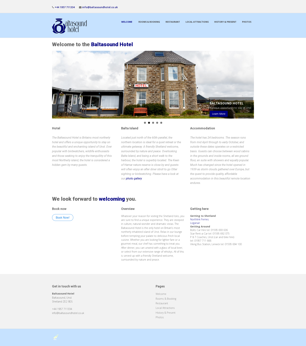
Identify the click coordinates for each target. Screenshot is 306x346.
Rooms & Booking (149, 21)
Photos (246, 21)
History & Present (225, 21)
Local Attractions (197, 21)
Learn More (218, 113)
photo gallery (134, 178)
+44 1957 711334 (65, 7)
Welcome (127, 21)
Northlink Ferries (199, 219)
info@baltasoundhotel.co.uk (100, 7)
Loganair (195, 223)
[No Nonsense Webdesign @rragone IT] (55, 337)
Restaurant (173, 21)
